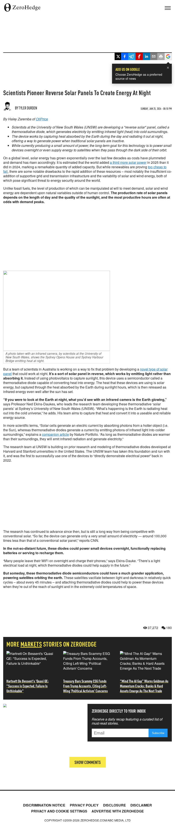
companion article (55, 434)
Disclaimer (141, 805)
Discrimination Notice (44, 805)
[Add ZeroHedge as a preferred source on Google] (168, 57)
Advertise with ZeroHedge (118, 811)
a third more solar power (128, 162)
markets (31, 644)
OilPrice (42, 119)
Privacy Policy (84, 805)
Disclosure (114, 805)
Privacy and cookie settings (59, 811)
